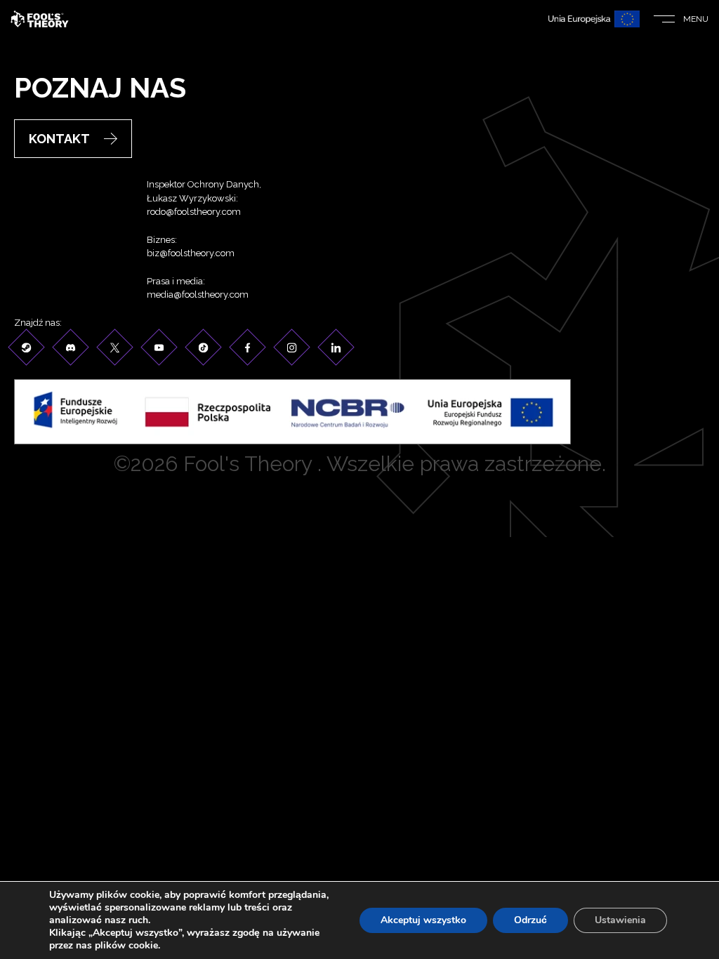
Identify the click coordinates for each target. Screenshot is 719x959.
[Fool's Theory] (40, 19)
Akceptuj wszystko (423, 920)
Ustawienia (620, 920)
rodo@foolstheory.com (194, 211)
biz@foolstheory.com (191, 253)
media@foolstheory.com (198, 294)
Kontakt (59, 138)
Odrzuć (530, 920)
